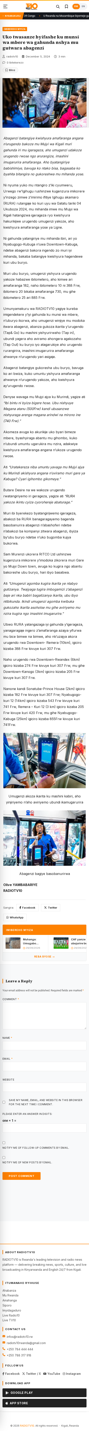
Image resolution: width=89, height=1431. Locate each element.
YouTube (53, 1373)
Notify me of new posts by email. (27, 1162)
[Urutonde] (5, 6)
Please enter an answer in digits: (27, 1113)
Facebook (28, 907)
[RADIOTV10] (31, 6)
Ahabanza (9, 1290)
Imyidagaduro (11, 1310)
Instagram (73, 1373)
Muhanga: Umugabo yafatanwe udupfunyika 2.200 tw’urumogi (31, 941)
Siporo (7, 1305)
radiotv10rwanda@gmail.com (26, 1343)
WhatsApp (16, 917)
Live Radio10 (11, 1315)
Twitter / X (33, 1373)
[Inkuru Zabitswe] (66, 6)
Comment (10, 999)
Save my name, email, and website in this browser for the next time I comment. (45, 1102)
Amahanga (9, 1300)
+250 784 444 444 (20, 1349)
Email (7, 1058)
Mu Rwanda (10, 1295)
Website (8, 1079)
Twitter (52, 907)
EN (83, 6)
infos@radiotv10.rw (20, 1336)
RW (76, 6)
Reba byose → (44, 956)
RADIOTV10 (27, 1425)
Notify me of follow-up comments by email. (35, 1147)
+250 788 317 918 (19, 1355)
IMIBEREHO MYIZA (15, 29)
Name (7, 1037)
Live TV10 (9, 1320)
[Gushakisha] (58, 6)
